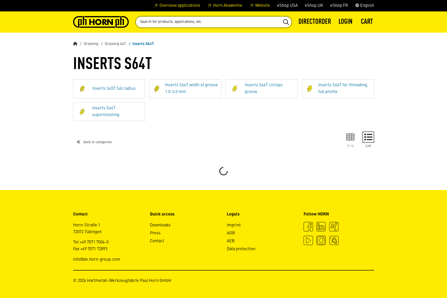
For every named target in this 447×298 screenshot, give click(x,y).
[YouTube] (308, 241)
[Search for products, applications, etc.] (285, 22)
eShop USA (287, 5)
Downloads (160, 225)
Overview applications (179, 5)
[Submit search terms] (285, 22)
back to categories (97, 142)
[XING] (334, 227)
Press (155, 233)
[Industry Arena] (334, 241)
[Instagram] (321, 241)
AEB (231, 241)
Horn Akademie (227, 5)
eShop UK (314, 5)
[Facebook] (308, 227)
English (366, 5)
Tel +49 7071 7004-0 (90, 242)
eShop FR (339, 5)
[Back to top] (426, 282)
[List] (368, 137)
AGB (231, 233)
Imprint (234, 225)
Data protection (241, 249)
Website (262, 5)
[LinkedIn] (321, 227)
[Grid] (350, 137)
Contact (157, 241)
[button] (345, 22)
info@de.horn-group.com (96, 259)
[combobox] (213, 22)
